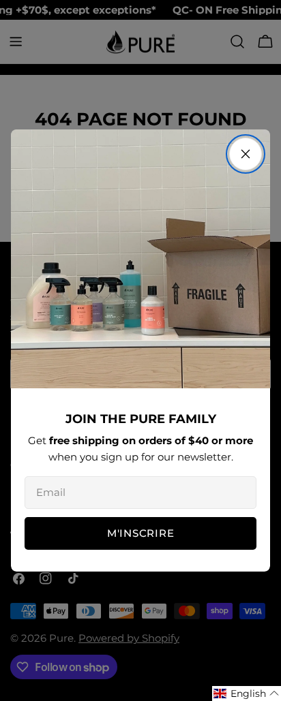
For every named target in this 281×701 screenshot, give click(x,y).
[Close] (245, 154)
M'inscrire (141, 533)
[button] (246, 693)
